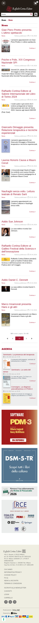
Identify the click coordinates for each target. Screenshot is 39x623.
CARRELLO (8, 598)
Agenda (7, 349)
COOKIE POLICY (10, 575)
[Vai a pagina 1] (7, 338)
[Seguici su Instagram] (14, 602)
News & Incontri (11, 580)
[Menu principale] (4, 3)
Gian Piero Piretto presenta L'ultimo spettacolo (16, 31)
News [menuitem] (10, 20)
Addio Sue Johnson (12, 221)
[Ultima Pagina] (31, 338)
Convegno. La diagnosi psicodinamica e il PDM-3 (21, 388)
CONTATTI (8, 591)
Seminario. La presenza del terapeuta (18, 355)
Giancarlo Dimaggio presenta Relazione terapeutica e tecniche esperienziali (19, 130)
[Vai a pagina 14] (26, 338)
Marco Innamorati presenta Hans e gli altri (16, 305)
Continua (32, 363)
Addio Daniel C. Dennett (15, 279)
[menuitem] (4, 20)
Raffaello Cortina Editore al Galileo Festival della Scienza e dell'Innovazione (19, 248)
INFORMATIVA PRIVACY (13, 572)
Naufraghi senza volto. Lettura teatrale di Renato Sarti (18, 193)
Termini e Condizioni (13, 583)
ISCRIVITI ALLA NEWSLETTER (15, 588)
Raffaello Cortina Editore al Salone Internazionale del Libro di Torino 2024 (18, 94)
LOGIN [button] (6, 594)
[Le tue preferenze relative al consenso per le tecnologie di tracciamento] (4, 619)
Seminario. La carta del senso (17, 371)
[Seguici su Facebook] (6, 602)
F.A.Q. (6, 578)
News (3, 36)
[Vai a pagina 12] (12, 338)
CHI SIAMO (8, 569)
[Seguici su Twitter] (10, 602)
